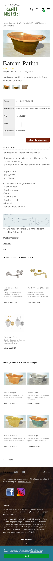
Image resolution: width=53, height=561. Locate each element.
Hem (5, 23)
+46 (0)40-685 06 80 (39, 479)
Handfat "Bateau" (38, 23)
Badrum (12, 23)
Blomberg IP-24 (10, 337)
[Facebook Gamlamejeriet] (10, 492)
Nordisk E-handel (24, 482)
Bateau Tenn (32, 393)
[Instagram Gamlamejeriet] (21, 492)
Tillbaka (9, 460)
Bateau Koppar (10, 393)
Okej (26, 556)
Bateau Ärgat (32, 436)
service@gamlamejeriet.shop (17, 479)
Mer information (36, 552)
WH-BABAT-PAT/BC (24, 101)
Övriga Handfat (23, 23)
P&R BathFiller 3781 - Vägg (38, 288)
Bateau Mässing (10, 436)
